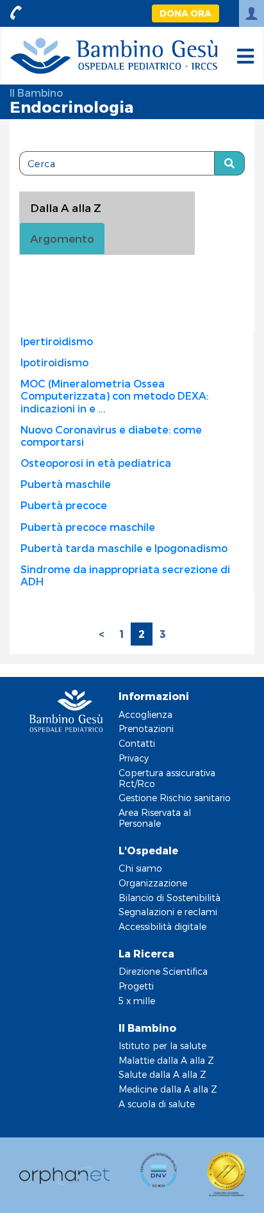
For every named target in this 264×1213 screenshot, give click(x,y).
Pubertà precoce (64, 505)
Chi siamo (140, 868)
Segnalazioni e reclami (168, 911)
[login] (251, 13)
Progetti (136, 986)
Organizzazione (153, 882)
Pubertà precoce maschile (88, 527)
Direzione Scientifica (163, 971)
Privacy (134, 758)
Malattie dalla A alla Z (166, 1060)
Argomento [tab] (62, 238)
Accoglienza (145, 714)
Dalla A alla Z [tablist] (65, 207)
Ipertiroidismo (57, 341)
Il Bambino (36, 92)
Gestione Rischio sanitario (175, 797)
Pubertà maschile (66, 484)
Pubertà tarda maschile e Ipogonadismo (124, 548)
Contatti (137, 743)
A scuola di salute (157, 1103)
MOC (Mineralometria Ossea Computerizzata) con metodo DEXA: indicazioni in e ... (114, 395)
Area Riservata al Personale (155, 818)
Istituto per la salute (162, 1045)
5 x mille (137, 1000)
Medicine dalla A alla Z (168, 1089)
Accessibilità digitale (162, 926)
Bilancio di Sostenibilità (169, 897)
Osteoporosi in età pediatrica (96, 463)
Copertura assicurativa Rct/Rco (167, 778)
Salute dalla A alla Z (162, 1074)
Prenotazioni (146, 728)
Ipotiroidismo (54, 362)
